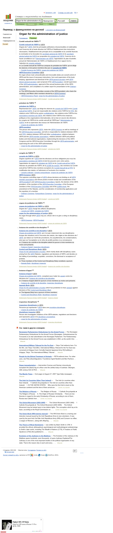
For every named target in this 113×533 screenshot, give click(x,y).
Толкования (20, 24)
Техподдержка (32, 450)
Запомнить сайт (51, 13)
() (35, 380)
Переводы (31, 24)
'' (31, 70)
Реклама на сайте (41, 450)
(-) (32, 402)
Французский (6, 37)
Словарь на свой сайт (65, 13)
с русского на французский (55, 30)
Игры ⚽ (51, 24)
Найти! (73, 21)
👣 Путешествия (9, 452)
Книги (41, 24)
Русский (5, 44)
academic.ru (8, 23)
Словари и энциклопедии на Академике (33, 17)
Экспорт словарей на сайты (11, 455)
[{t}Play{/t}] (40, 41)
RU (75, 13)
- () (33, 99)
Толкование (23, 38)
